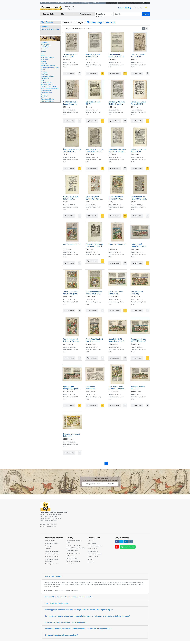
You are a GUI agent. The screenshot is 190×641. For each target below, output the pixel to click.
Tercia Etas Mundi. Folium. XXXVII (138, 103)
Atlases (43, 61)
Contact (121, 3)
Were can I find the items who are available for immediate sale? (68, 597)
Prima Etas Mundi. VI (71, 244)
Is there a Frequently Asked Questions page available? (65, 622)
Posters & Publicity (47, 84)
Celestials (44, 63)
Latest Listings (113, 3)
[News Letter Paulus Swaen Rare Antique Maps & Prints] (95, 482)
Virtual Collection (93, 556)
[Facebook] (117, 541)
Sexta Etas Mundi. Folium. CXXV (70, 55)
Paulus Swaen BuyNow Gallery (73, 541)
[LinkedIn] (126, 541)
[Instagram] (130, 541)
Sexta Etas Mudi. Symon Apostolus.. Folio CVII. (93, 199)
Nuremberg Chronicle (47, 29)
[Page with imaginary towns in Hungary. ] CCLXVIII (94, 246)
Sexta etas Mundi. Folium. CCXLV (93, 55)
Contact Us (70, 564)
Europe (43, 51)
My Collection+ (145, 3)
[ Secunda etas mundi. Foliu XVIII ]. (116, 55)
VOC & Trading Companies (49, 88)
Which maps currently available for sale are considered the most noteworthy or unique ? (78, 629)
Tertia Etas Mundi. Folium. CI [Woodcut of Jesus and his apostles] (71, 342)
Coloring (47, 548)
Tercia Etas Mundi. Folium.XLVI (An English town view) (116, 199)
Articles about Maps (51, 543)
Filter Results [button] (46, 22)
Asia (42, 53)
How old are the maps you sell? (57, 603)
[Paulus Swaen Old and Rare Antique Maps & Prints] (51, 8)
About (126, 3)
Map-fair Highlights (47, 101)
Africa (43, 55)
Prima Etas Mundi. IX (117, 244)
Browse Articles (50, 540)
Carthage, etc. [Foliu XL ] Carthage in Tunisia (117, 104)
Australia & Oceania (47, 57)
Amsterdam (91, 562)
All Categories (45, 45)
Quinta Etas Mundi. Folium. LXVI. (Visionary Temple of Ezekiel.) (71, 200)
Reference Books (46, 90)
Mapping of (48, 546)
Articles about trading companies (52, 560)
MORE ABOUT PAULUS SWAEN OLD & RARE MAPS (60, 590)
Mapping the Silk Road (52, 564)
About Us (91, 540)
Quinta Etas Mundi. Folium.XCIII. (138, 150)
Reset (57, 29)
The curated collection (73, 553)
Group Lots (44, 95)
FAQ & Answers (71, 556)
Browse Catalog (124, 8)
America (44, 49)
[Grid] (143, 28)
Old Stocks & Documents (49, 86)
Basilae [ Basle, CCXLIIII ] (137, 293)
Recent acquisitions (47, 99)
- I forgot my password (95, 546)
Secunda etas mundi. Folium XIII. (71, 435)
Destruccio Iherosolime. (91, 387)
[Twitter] (121, 541)
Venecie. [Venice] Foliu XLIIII (138, 387)
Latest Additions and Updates (75, 548)
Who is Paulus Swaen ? (53, 576)
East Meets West (46, 92)
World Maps (45, 47)
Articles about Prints (51, 556)
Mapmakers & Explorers (52, 551)
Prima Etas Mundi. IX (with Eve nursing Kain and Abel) (94, 341)
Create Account (134, 3)
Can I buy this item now (74, 545)
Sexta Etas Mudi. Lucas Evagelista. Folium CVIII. (70, 104)
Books (43, 80)
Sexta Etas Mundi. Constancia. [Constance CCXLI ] (117, 294)
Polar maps (44, 59)
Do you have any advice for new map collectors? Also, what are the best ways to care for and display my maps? (87, 616)
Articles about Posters (52, 554)
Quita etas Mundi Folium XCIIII (138, 55)
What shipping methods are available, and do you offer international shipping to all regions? (79, 610)
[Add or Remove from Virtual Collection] (79, 73)
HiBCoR (90, 559)
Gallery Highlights (72, 550)
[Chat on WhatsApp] (128, 547)
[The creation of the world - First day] (94, 293)
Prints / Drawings (46, 82)
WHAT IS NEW (92, 548)
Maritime (44, 72)
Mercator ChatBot (72, 558)
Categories (44, 26)
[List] (146, 28)
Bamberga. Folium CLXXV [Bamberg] (138, 340)
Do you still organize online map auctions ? (61, 635)
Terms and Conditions (73, 561)
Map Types (44, 74)
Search (146, 14)
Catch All (44, 97)
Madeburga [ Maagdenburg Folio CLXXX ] (139, 246)
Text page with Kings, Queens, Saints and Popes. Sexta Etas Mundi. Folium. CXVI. (95, 152)
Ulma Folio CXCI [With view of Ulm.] (116, 340)
